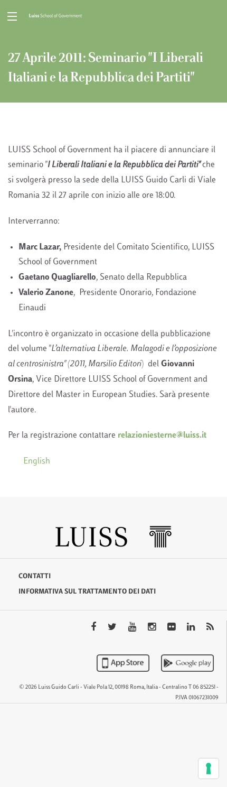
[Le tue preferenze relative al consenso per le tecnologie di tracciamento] (208, 768)
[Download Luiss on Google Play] (187, 663)
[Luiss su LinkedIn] (192, 628)
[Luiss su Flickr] (172, 628)
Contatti (34, 576)
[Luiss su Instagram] (153, 628)
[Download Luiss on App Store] (124, 663)
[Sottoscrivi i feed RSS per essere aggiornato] (210, 628)
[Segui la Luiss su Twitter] (113, 628)
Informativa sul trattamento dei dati (87, 592)
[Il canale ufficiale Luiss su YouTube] (133, 628)
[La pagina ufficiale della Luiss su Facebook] (94, 628)
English (36, 461)
